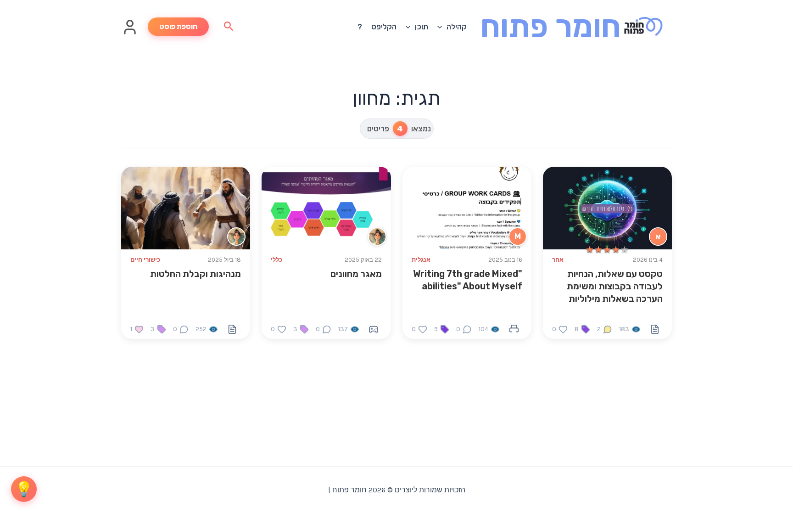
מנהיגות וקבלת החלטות (195, 273)
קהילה (457, 26)
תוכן (421, 26)
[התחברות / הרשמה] (130, 32)
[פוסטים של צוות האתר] (377, 236)
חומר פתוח (550, 26)
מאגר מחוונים (355, 273)
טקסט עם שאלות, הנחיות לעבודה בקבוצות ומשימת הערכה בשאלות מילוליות (615, 286)
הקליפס (383, 26)
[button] (442, 26)
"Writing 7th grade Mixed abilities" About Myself (467, 280)
